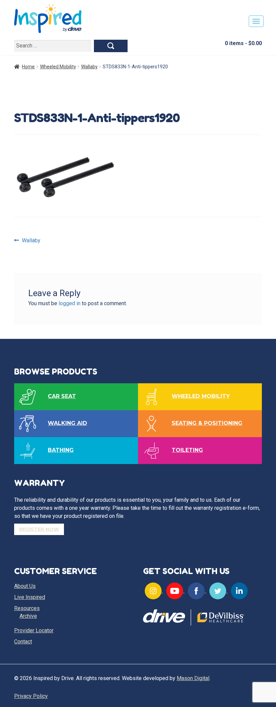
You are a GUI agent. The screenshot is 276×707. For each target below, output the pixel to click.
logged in (69, 303)
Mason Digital (193, 678)
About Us (25, 586)
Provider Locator (34, 630)
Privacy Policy (31, 696)
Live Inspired (29, 597)
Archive (28, 616)
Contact (23, 641)
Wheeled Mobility (58, 66)
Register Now (39, 529)
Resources (27, 608)
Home (28, 66)
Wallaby (89, 66)
